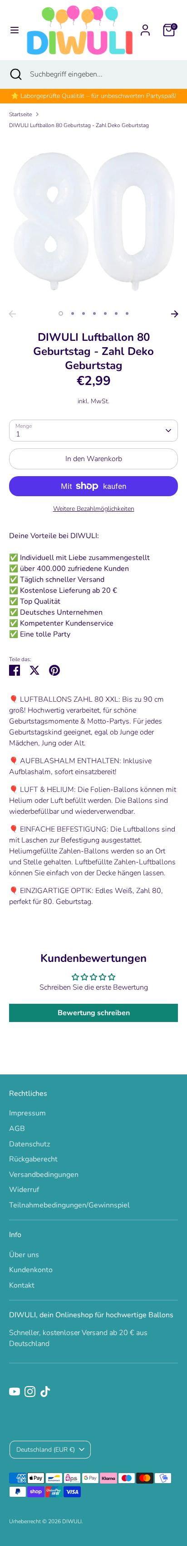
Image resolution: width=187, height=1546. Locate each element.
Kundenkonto (31, 1270)
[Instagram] (30, 1391)
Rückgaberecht (33, 1159)
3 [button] (83, 313)
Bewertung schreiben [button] (94, 1013)
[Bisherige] (12, 314)
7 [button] (127, 313)
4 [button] (94, 313)
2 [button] (72, 313)
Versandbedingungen (44, 1175)
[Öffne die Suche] (15, 74)
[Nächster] (175, 314)
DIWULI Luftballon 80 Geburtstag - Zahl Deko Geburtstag (79, 125)
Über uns (24, 1255)
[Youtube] (14, 1391)
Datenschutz (29, 1144)
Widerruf (24, 1190)
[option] (93, 221)
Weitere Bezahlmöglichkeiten (93, 508)
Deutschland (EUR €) (45, 1449)
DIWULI (72, 1521)
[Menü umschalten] (13, 30)
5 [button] (105, 313)
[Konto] (145, 26)
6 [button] (116, 313)
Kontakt (21, 1285)
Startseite (20, 114)
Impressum (27, 1113)
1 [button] (61, 313)
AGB (17, 1129)
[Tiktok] (45, 1391)
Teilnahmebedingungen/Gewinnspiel (69, 1205)
